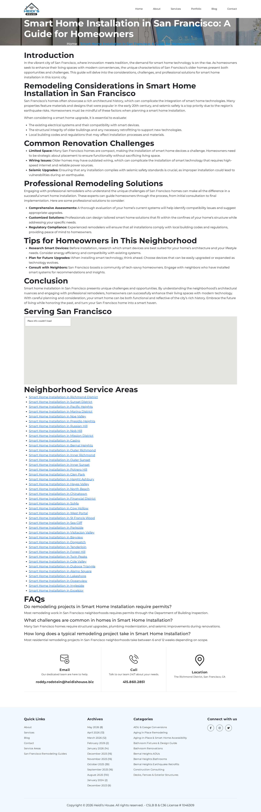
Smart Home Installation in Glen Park (57, 474)
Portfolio (196, 8)
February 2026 (96, 743)
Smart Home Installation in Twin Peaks (58, 556)
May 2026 (93, 727)
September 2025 (97, 769)
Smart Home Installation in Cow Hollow (58, 508)
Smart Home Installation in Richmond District (63, 397)
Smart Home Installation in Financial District (62, 498)
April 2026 (93, 732)
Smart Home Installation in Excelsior (56, 590)
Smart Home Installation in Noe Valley (57, 416)
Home (139, 8)
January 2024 (95, 780)
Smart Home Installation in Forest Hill (57, 552)
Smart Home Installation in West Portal (58, 513)
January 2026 (95, 748)
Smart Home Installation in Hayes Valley (59, 484)
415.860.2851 (134, 682)
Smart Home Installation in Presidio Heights (62, 421)
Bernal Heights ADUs (147, 753)
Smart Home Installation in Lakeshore (57, 576)
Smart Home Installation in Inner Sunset (59, 465)
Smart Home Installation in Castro (54, 440)
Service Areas (32, 748)
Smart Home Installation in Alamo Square (60, 571)
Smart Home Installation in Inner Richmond (62, 455)
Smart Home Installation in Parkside (56, 527)
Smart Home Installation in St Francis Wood (62, 518)
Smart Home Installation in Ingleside (56, 585)
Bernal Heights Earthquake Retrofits (156, 764)
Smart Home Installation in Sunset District (60, 402)
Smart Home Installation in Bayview (56, 537)
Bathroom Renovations (148, 748)
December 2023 (97, 785)
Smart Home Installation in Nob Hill (55, 431)
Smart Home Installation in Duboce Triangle (62, 566)
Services (176, 8)
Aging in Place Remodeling (151, 732)
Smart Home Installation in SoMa (54, 503)
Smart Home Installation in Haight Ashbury (61, 479)
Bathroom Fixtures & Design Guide (155, 743)
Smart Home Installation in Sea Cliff (55, 523)
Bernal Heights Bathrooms (150, 759)
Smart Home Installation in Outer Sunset (59, 460)
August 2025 (95, 774)
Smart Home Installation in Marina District (60, 411)
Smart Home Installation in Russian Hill (58, 426)
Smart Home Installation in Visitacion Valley (61, 532)
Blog (214, 8)
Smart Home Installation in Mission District (61, 436)
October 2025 (95, 764)
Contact (232, 8)
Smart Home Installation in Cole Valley (57, 561)
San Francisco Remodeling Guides (45, 753)
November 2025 (97, 759)
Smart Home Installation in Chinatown (58, 494)
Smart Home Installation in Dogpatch (57, 542)
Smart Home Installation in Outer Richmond (62, 450)
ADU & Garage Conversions (150, 727)
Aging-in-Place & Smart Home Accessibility (160, 737)
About (157, 8)
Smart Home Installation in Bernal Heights (61, 445)
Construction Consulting (149, 769)
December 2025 (97, 753)
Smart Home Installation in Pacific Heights (61, 406)
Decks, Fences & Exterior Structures (156, 774)
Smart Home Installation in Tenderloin (57, 547)
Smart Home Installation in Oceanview (58, 581)
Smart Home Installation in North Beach (59, 489)
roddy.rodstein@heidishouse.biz (65, 682)
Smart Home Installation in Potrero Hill (58, 469)
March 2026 (94, 737)
